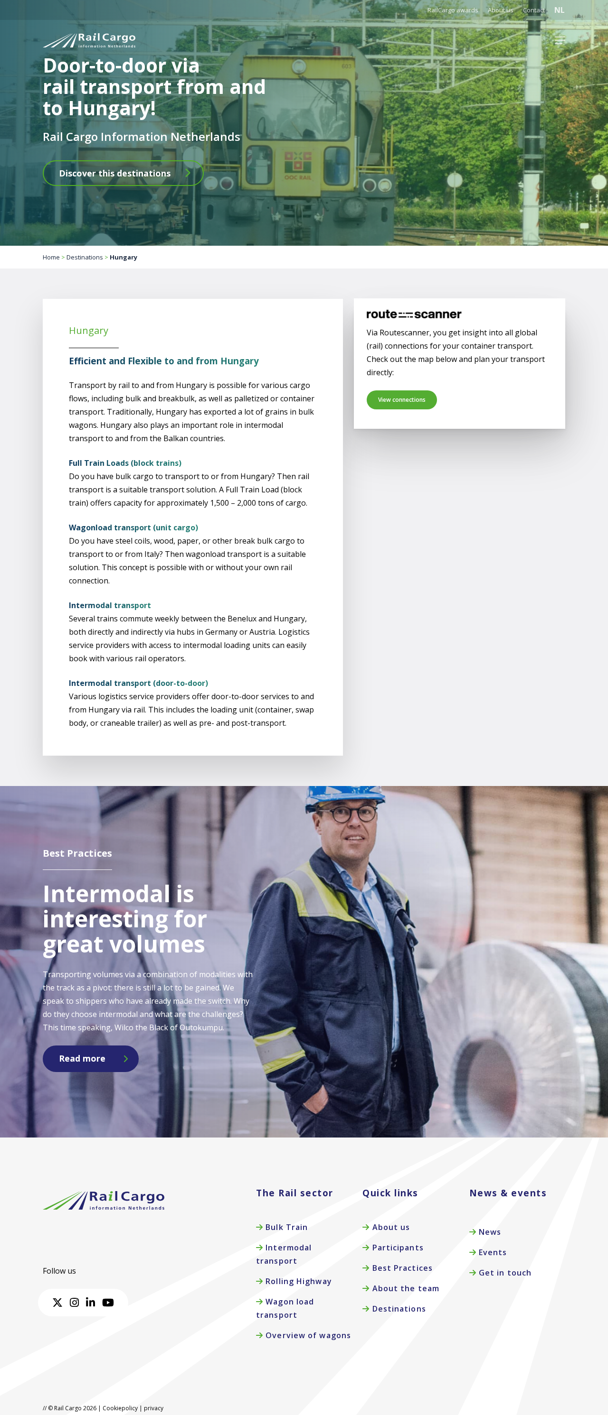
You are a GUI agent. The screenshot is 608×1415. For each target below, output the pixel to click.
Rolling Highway (297, 1281)
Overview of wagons (307, 1335)
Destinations (84, 257)
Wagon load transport (285, 1308)
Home (51, 257)
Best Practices (401, 1268)
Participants (396, 1247)
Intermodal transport (284, 1254)
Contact (534, 10)
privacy (153, 1408)
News (489, 1232)
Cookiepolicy (120, 1408)
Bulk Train (285, 1227)
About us (500, 10)
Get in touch (504, 1272)
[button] (560, 40)
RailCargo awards (453, 10)
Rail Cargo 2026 (74, 1408)
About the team (404, 1288)
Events (491, 1252)
